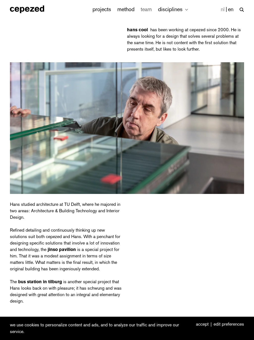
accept (202, 324)
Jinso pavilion (62, 249)
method (125, 9)
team (146, 9)
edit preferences (229, 324)
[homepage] (32, 9)
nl (223, 9)
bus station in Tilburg (40, 282)
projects (102, 9)
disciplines (171, 9)
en (230, 9)
